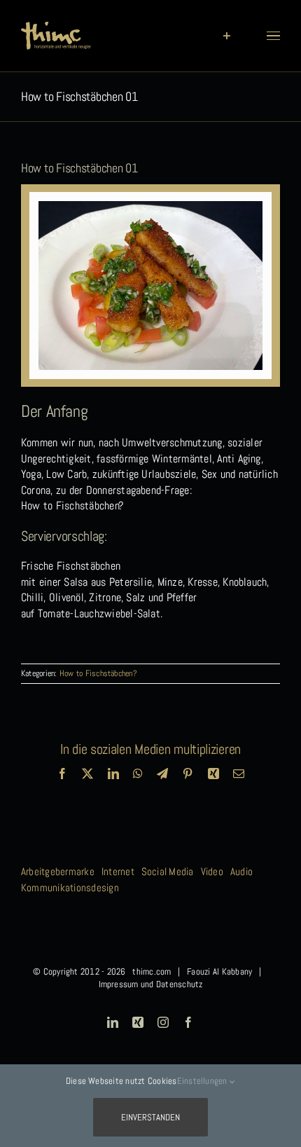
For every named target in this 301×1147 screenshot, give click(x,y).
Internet (118, 871)
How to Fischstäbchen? (98, 673)
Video (212, 871)
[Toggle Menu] (273, 36)
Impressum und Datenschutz (151, 984)
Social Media (167, 871)
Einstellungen (203, 1081)
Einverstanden (150, 1117)
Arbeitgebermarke (57, 871)
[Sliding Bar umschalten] (226, 35)
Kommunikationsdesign (70, 887)
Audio (241, 871)
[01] (150, 206)
